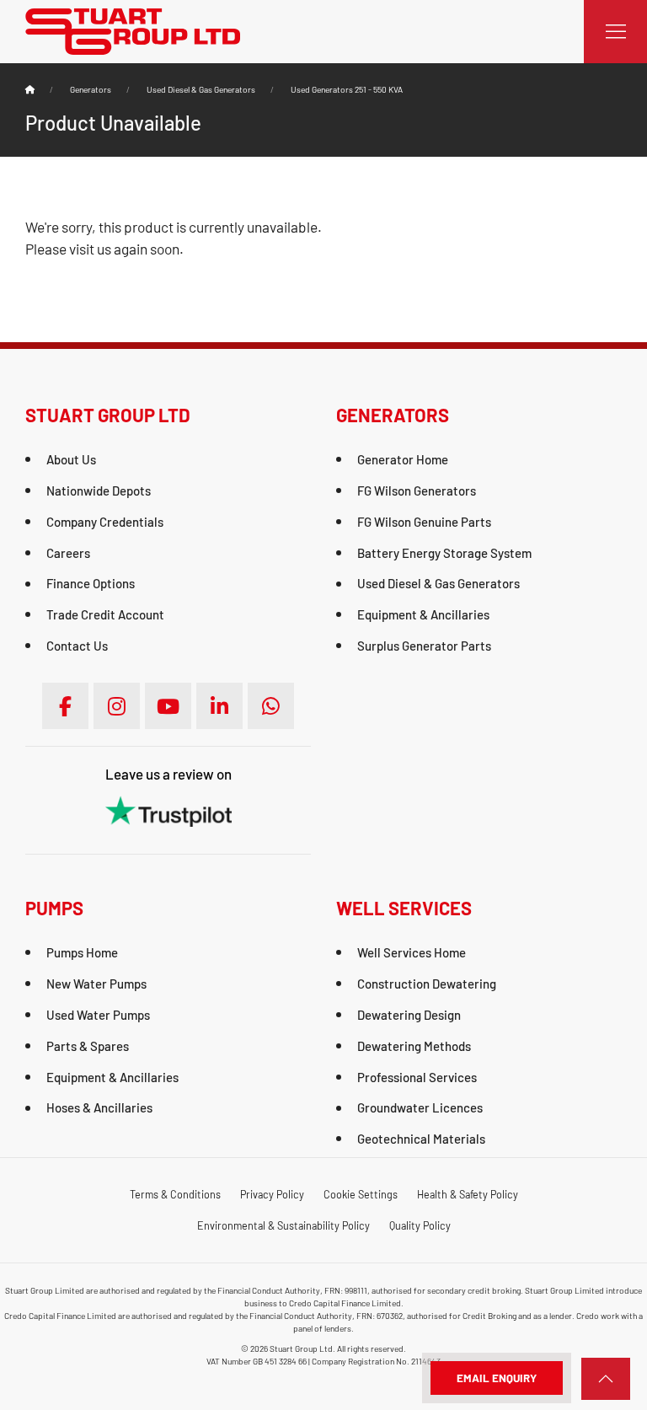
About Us (71, 459)
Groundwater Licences (420, 1107)
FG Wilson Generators (416, 490)
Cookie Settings (361, 1194)
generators (90, 89)
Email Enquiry (497, 1378)
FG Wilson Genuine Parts (424, 521)
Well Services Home (411, 952)
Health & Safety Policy (467, 1194)
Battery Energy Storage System (444, 552)
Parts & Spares (87, 1045)
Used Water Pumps (98, 1014)
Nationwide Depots (98, 490)
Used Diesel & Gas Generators (201, 89)
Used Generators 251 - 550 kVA (347, 89)
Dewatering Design (409, 1014)
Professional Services (417, 1077)
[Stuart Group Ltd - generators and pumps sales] (132, 29)
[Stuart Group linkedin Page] (219, 706)
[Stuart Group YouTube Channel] (168, 706)
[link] (606, 1378)
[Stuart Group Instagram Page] (117, 706)
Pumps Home (82, 952)
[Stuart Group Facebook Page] (65, 706)
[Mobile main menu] (615, 31)
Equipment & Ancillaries (423, 614)
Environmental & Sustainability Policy (283, 1225)
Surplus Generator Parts (424, 645)
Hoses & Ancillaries (99, 1107)
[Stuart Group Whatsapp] (271, 706)
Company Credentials (104, 521)
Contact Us (77, 645)
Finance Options (90, 583)
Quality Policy (420, 1225)
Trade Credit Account (105, 614)
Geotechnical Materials (421, 1138)
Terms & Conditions (175, 1194)
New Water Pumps (96, 983)
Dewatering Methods (414, 1045)
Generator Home (402, 459)
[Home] (30, 89)
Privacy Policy (272, 1194)
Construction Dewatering (426, 983)
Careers (68, 552)
